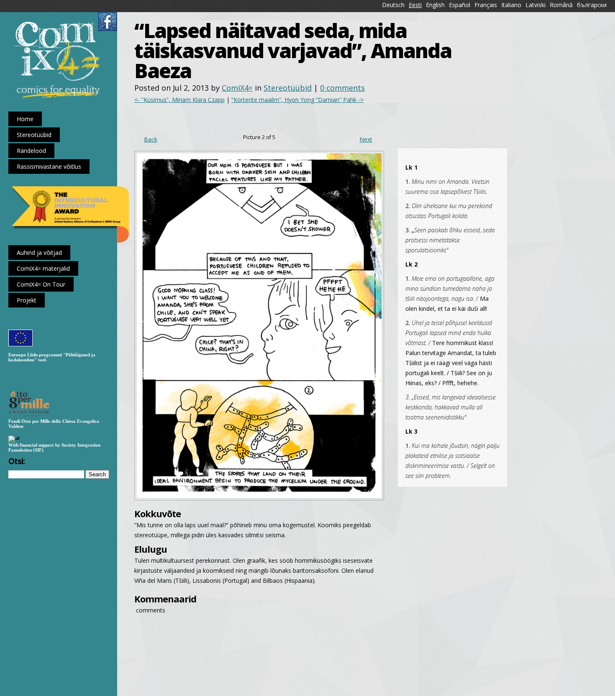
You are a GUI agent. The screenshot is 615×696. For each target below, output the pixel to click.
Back (150, 139)
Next (365, 139)
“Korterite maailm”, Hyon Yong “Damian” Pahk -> (297, 100)
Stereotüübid (288, 88)
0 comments (342, 88)
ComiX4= (237, 88)
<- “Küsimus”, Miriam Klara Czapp (179, 100)
